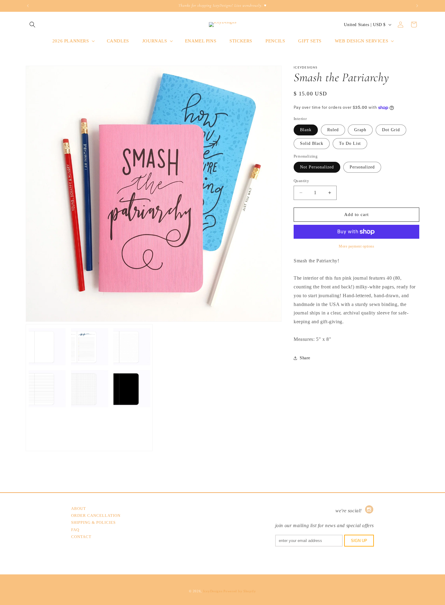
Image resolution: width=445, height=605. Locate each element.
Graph (360, 130)
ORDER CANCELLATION (95, 515)
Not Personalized (317, 167)
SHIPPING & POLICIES (93, 522)
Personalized (362, 167)
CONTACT (81, 536)
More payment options (356, 246)
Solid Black (311, 143)
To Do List (350, 143)
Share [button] (305, 358)
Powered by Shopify (239, 591)
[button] (32, 24)
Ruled (333, 130)
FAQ (75, 529)
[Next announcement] (417, 6)
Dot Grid (391, 130)
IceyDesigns (212, 591)
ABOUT (78, 508)
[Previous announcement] (28, 6)
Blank (306, 130)
